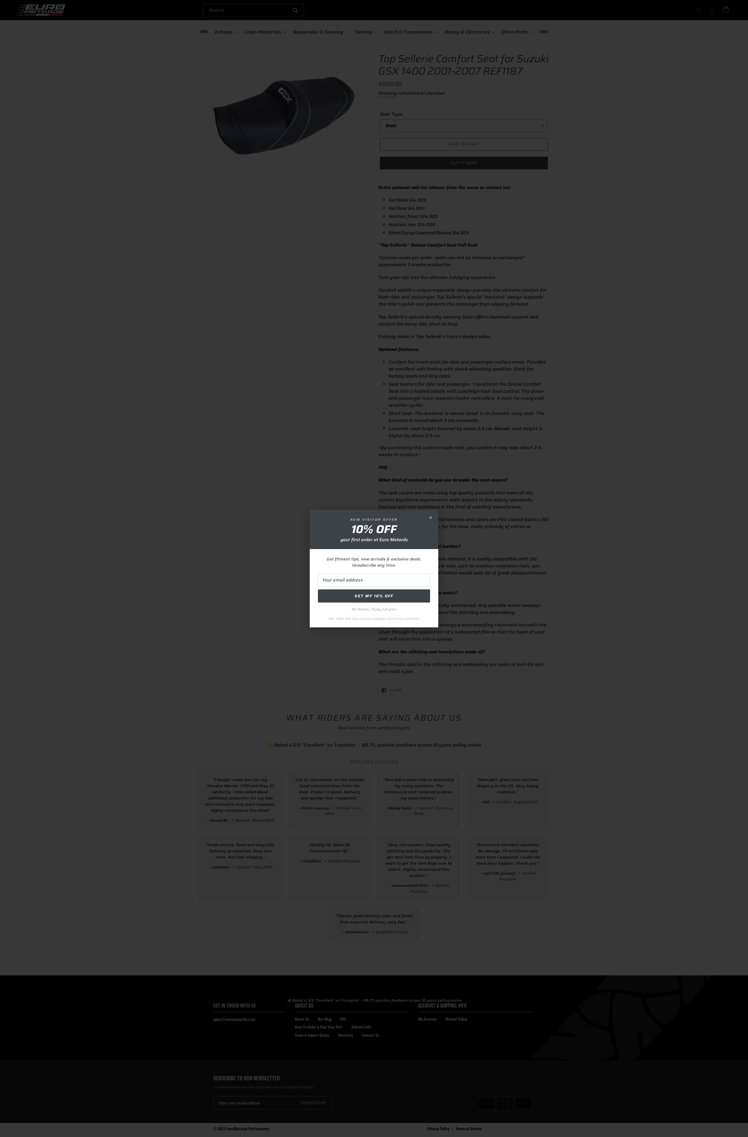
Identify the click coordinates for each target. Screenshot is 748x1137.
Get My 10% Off (374, 596)
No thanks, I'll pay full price (374, 609)
